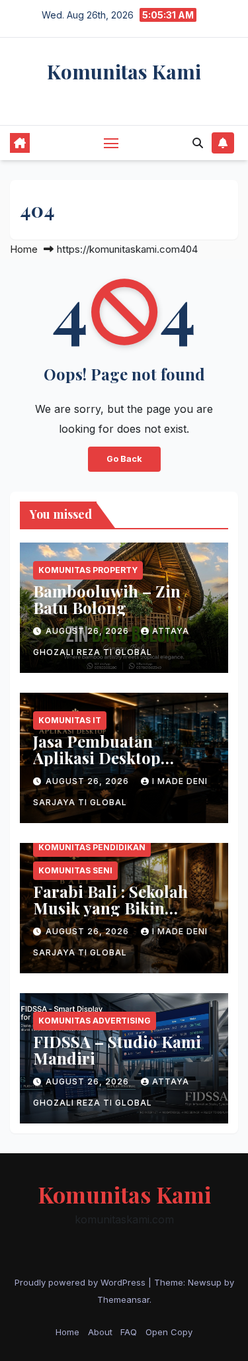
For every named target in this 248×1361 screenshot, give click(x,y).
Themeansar (123, 1299)
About (100, 1332)
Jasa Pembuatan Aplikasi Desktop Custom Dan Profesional (97, 765)
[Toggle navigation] (111, 143)
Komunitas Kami (124, 71)
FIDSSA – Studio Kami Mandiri (117, 1050)
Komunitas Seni (75, 870)
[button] (197, 143)
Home (24, 249)
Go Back (124, 459)
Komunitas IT (69, 720)
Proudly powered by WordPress (81, 1282)
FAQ (128, 1332)
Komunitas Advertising (94, 1021)
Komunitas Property (88, 570)
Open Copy (168, 1332)
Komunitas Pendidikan (91, 847)
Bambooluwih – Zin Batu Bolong (107, 599)
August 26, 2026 (89, 631)
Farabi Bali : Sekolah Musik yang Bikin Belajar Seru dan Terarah (110, 916)
